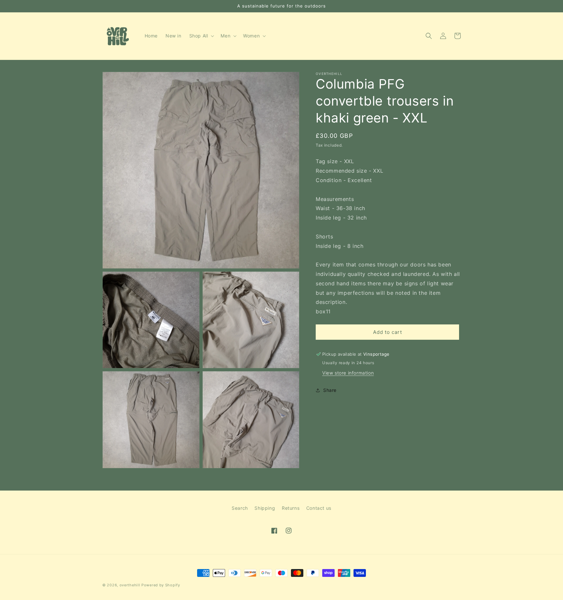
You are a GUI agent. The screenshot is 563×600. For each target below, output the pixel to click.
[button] (201, 36)
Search (240, 508)
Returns (290, 508)
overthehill (130, 585)
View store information (348, 373)
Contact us (318, 508)
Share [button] (330, 390)
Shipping (264, 508)
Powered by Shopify (160, 585)
